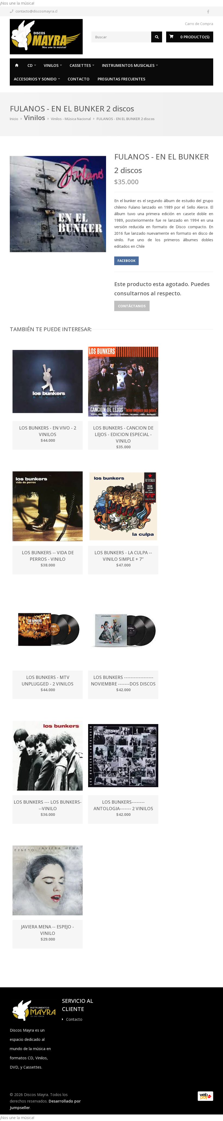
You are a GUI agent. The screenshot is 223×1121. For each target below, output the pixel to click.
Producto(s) (194, 36)
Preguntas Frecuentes (121, 79)
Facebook (126, 260)
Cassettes (80, 65)
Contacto (78, 79)
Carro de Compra (199, 23)
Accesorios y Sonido (35, 79)
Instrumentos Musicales (128, 65)
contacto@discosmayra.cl (36, 11)
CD (30, 65)
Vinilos (51, 65)
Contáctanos (132, 305)
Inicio (16, 65)
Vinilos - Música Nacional (71, 118)
